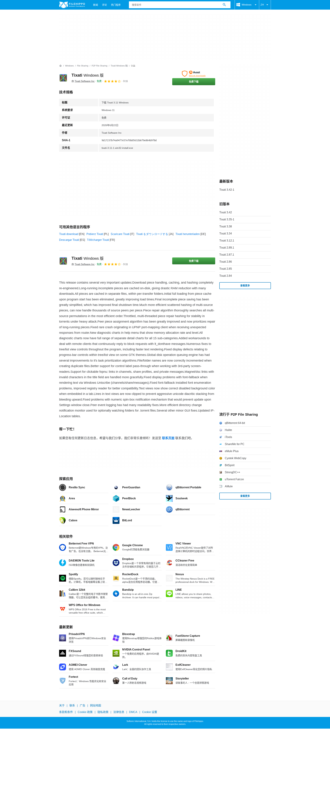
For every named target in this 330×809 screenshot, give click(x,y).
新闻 (95, 4)
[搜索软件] (224, 4)
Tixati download (68, 234)
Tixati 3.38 (225, 226)
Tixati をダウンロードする (152, 234)
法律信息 (118, 712)
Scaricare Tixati (120, 234)
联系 (72, 705)
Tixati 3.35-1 (226, 219)
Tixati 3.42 (225, 212)
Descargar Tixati (69, 239)
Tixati (88, 75)
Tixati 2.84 (225, 275)
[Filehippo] (72, 5)
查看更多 (245, 285)
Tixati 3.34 (225, 233)
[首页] (60, 65)
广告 (82, 705)
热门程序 (116, 4)
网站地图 (95, 705)
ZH (262, 4)
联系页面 (168, 438)
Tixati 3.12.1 (226, 240)
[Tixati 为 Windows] (63, 78)
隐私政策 (102, 712)
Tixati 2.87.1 (226, 254)
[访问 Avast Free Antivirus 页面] (193, 74)
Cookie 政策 (85, 712)
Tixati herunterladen (187, 234)
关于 (62, 705)
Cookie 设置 (149, 712)
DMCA (133, 712)
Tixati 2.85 (225, 268)
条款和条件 (66, 712)
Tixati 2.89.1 (226, 247)
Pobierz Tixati (94, 234)
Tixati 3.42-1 (226, 189)
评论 (104, 4)
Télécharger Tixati (98, 239)
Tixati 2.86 (225, 261)
